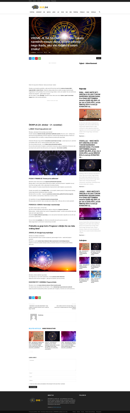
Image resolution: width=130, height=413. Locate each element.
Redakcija (34, 52)
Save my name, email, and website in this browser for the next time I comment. (47, 383)
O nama (38, 0)
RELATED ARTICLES (35, 328)
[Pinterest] (36, 58)
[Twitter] (33, 58)
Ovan (62, 12)
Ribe (71, 12)
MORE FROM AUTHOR (48, 328)
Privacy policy (53, 0)
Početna (30, 0)
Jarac (54, 12)
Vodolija (93, 12)
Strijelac (82, 12)
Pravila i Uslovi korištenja (45, 0)
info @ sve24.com (57, 407)
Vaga (88, 12)
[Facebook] (30, 58)
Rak (67, 12)
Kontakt (34, 0)
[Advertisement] (52, 73)
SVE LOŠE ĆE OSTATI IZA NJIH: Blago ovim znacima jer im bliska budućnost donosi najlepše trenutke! (65, 307)
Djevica (49, 12)
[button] (99, 12)
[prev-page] (30, 352)
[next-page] (32, 352)
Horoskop (39, 12)
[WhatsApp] (39, 58)
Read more (81, 136)
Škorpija (76, 12)
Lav (58, 12)
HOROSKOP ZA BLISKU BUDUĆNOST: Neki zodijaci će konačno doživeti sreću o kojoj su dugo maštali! (39, 307)
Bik (44, 12)
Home (30, 15)
